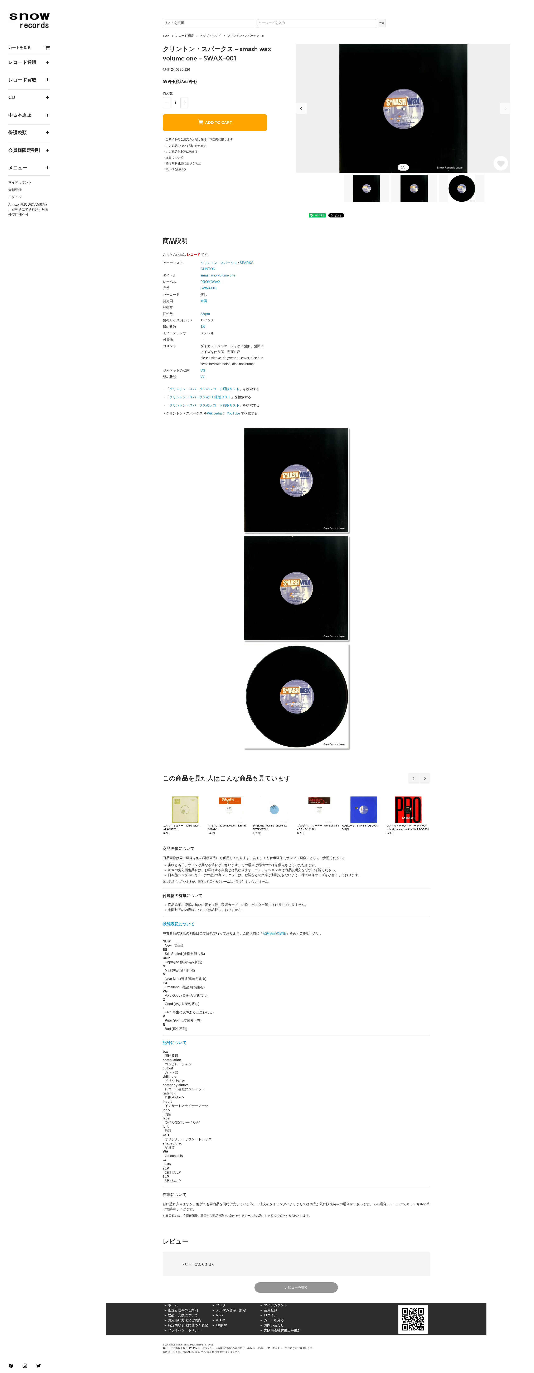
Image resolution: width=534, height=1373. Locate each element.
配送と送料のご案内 (183, 1310)
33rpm (205, 314)
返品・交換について (183, 1315)
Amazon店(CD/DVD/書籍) (27, 204)
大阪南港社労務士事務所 (282, 1330)
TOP (166, 35)
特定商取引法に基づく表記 (188, 1325)
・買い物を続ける (174, 169)
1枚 (203, 326)
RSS (219, 1315)
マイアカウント (20, 182)
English (221, 1325)
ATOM (220, 1320)
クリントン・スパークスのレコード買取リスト (204, 405)
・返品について (173, 157)
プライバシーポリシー (184, 1330)
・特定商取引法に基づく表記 (182, 163)
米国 (203, 301)
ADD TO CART (218, 122)
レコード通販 (184, 35)
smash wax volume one (217, 275)
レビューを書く (296, 1287)
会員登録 (15, 189)
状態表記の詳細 (274, 933)
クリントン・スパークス (218, 263)
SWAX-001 (208, 288)
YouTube (233, 413)
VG (202, 370)
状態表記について (178, 924)
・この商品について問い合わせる (185, 145)
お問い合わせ (274, 1325)
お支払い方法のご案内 (184, 1320)
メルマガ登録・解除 (231, 1310)
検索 (381, 22)
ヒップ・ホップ (210, 35)
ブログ (221, 1305)
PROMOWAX (210, 282)
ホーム (173, 1305)
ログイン (15, 197)
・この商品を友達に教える (180, 151)
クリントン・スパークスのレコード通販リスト (204, 389)
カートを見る (19, 47)
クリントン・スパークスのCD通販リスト (200, 397)
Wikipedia (214, 413)
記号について (174, 1042)
